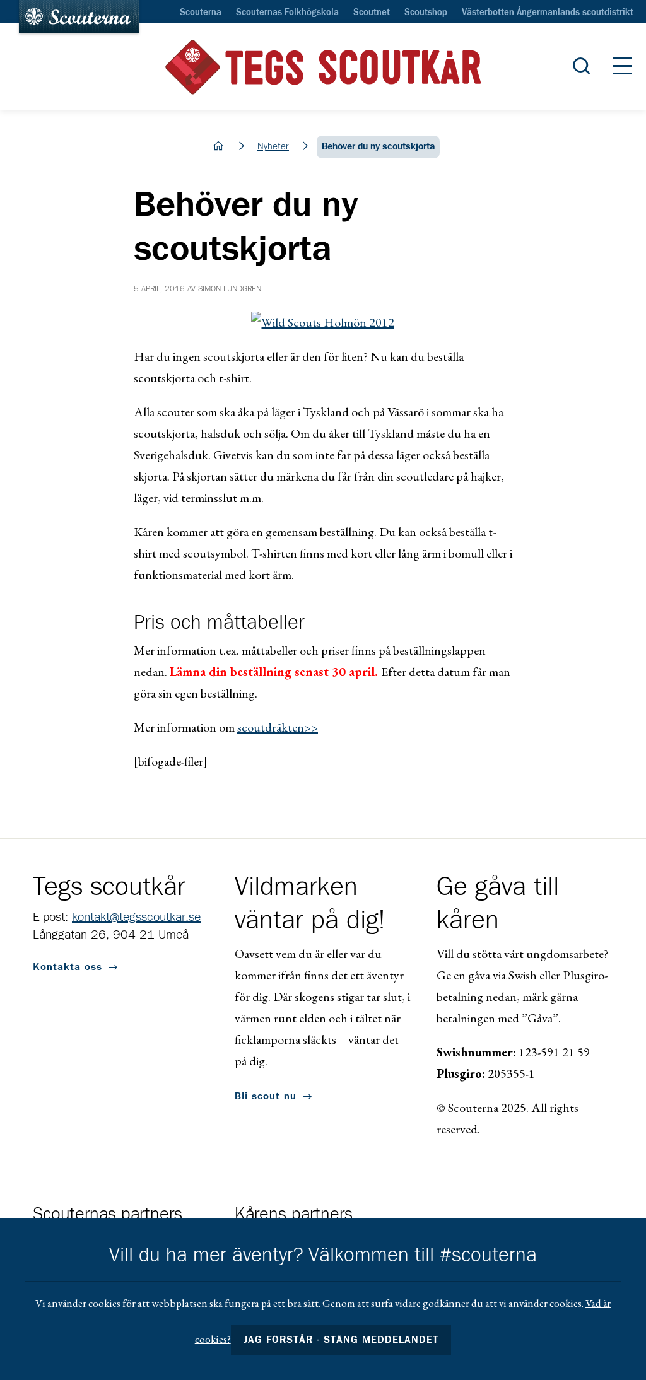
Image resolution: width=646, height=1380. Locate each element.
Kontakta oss (67, 967)
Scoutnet (371, 12)
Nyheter (273, 146)
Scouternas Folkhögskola (287, 12)
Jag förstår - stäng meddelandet (341, 1340)
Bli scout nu (266, 1096)
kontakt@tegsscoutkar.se (136, 917)
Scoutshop (425, 12)
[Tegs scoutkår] (323, 67)
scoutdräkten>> (277, 727)
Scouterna (200, 12)
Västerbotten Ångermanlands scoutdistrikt (547, 12)
